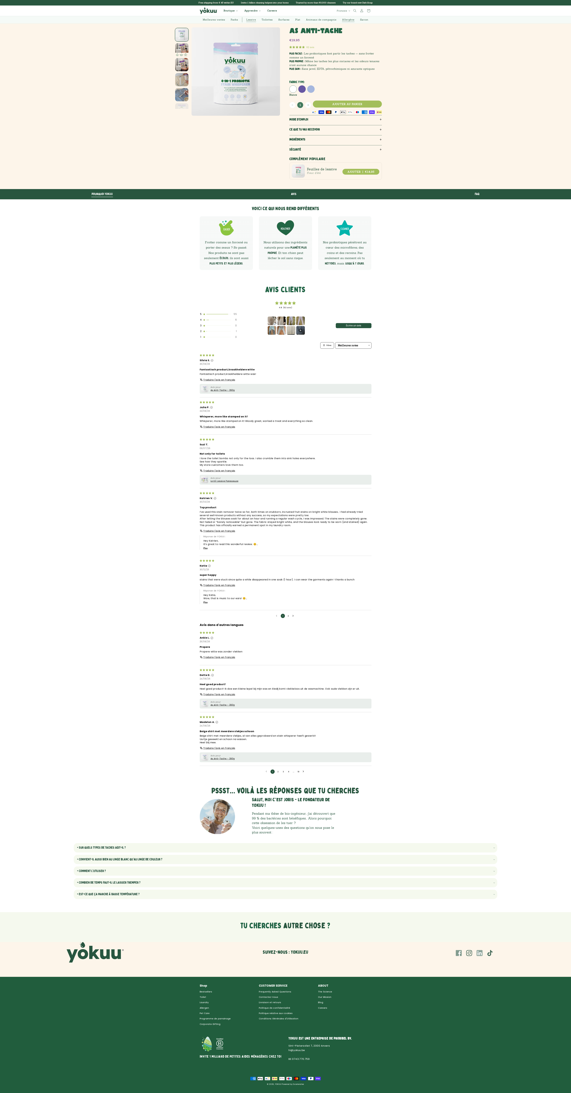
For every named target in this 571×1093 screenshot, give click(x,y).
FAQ (477, 194)
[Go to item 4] (300, 321)
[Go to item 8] (300, 330)
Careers (322, 1007)
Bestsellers (206, 991)
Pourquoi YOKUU (102, 194)
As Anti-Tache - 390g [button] (223, 390)
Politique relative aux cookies (276, 1013)
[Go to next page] (293, 616)
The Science (325, 991)
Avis (294, 194)
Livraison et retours (270, 1002)
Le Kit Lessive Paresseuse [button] (225, 481)
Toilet (203, 997)
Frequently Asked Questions (275, 991)
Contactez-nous (268, 997)
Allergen (204, 1007)
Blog (320, 1002)
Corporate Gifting (210, 1024)
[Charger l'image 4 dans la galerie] (181, 79)
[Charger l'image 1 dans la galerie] (181, 34)
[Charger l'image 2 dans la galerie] (181, 49)
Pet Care (205, 1013)
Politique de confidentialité (274, 1007)
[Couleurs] (302, 89)
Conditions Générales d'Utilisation (278, 1018)
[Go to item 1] (272, 321)
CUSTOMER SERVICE (273, 986)
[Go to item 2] (281, 321)
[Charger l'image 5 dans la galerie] (181, 94)
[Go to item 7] (291, 330)
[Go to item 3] (291, 321)
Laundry (204, 1002)
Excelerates (298, 1084)
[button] (230, 10)
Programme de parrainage (215, 1018)
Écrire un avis (353, 325)
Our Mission (324, 997)
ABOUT (323, 986)
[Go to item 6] (281, 330)
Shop (203, 986)
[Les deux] (311, 89)
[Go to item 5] (272, 330)
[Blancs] (293, 89)
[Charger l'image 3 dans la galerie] (181, 64)
